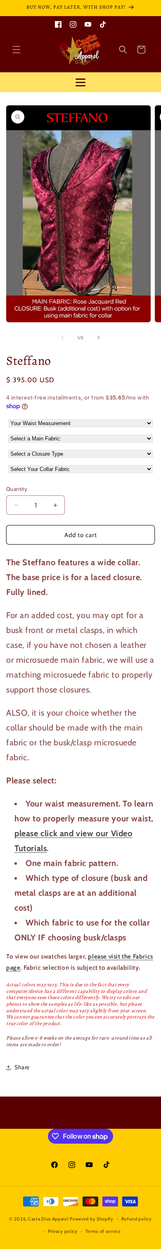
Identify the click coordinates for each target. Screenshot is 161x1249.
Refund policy (136, 1219)
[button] (16, 49)
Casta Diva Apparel (48, 1218)
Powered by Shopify (92, 1218)
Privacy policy (63, 1231)
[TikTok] (102, 23)
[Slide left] (62, 337)
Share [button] (22, 1067)
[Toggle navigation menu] (80, 82)
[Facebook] (58, 23)
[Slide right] (99, 337)
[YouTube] (88, 23)
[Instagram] (73, 23)
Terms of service (103, 1231)
